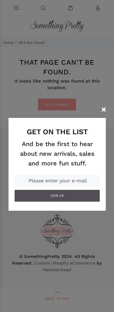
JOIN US (57, 196)
